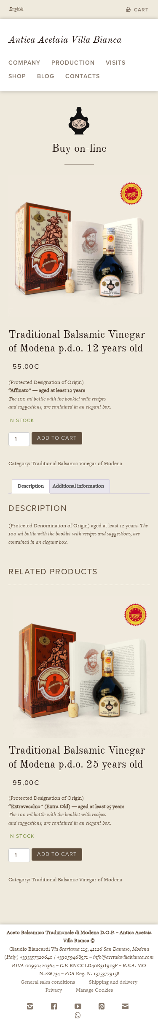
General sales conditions (48, 982)
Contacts (82, 76)
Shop (17, 76)
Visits (116, 62)
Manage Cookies (94, 990)
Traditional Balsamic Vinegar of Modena (77, 463)
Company (24, 62)
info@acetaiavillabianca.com (123, 957)
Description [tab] (31, 486)
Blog (45, 76)
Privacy (54, 990)
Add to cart (57, 438)
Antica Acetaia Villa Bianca (65, 39)
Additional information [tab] (78, 486)
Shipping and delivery (113, 982)
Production (72, 62)
